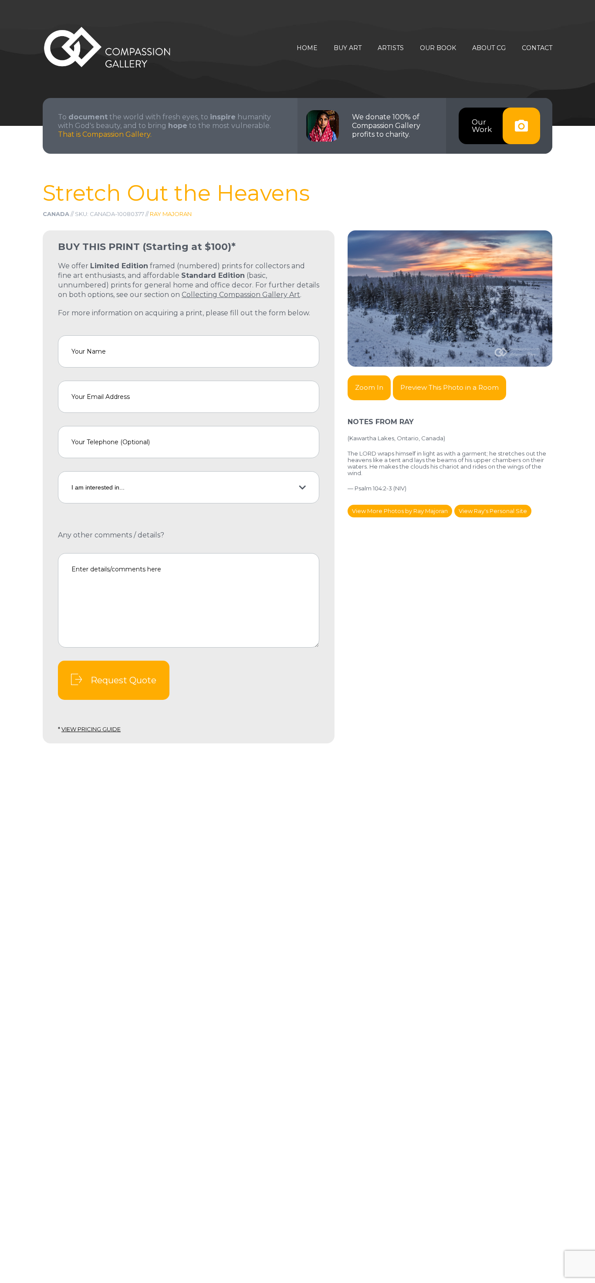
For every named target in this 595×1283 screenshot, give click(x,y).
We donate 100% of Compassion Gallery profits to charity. (386, 125)
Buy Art (348, 48)
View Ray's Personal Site (493, 510)
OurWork (482, 126)
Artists (391, 48)
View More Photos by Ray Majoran (400, 510)
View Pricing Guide (91, 729)
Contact (537, 48)
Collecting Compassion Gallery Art (241, 294)
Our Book (438, 48)
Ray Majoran (171, 213)
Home (307, 48)
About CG (489, 48)
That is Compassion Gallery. (105, 134)
